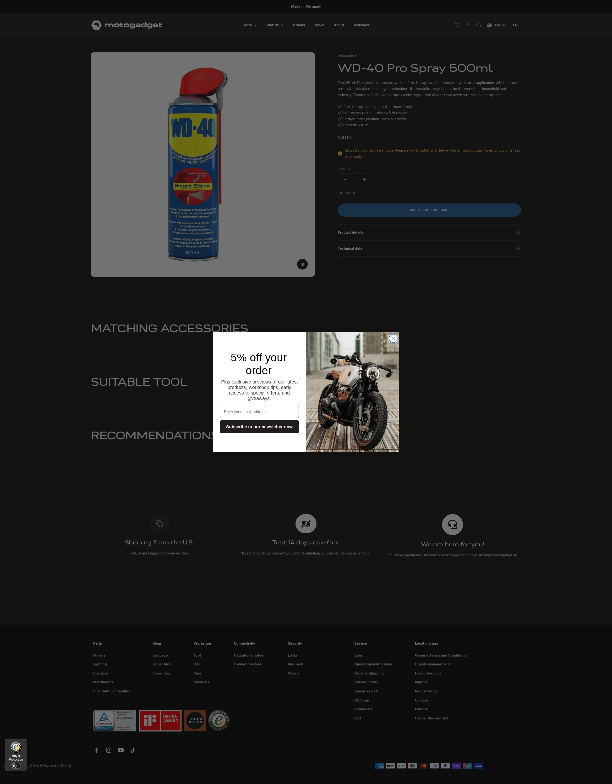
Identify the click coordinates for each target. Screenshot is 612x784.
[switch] (16, 766)
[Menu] (24, 741)
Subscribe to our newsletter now (259, 426)
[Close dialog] (393, 338)
